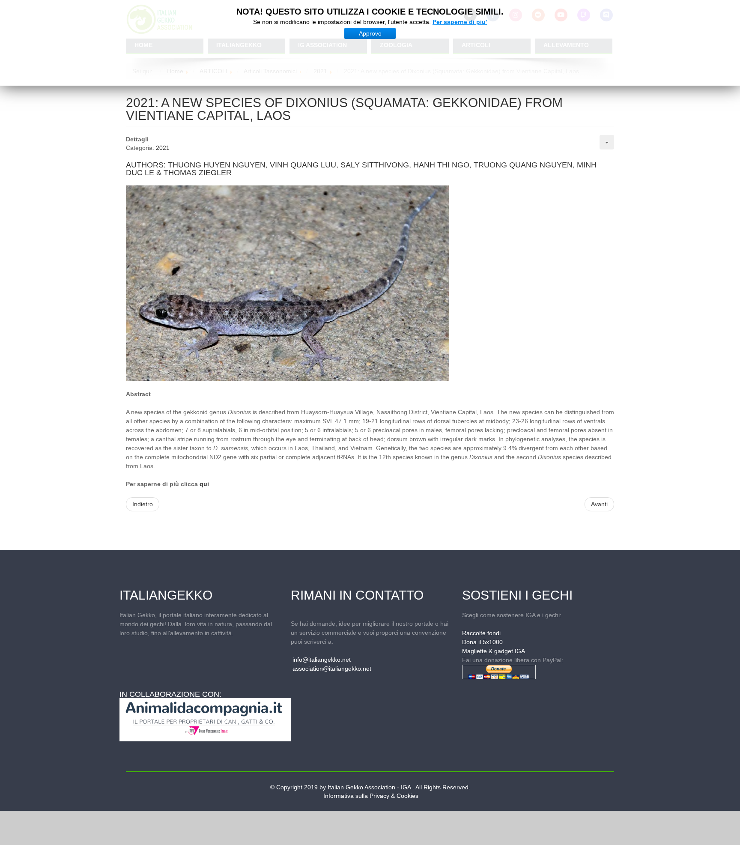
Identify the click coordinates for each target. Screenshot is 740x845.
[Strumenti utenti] (607, 142)
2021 (163, 147)
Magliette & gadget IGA (493, 651)
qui (204, 484)
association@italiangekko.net (331, 668)
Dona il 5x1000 (482, 642)
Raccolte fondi (481, 633)
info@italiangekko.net (321, 659)
